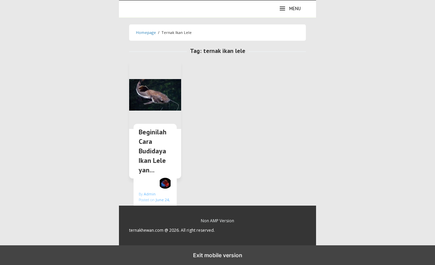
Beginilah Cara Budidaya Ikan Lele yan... (153, 151)
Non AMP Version (217, 221)
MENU (295, 9)
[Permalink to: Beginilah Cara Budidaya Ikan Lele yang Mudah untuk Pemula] (155, 95)
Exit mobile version (217, 255)
